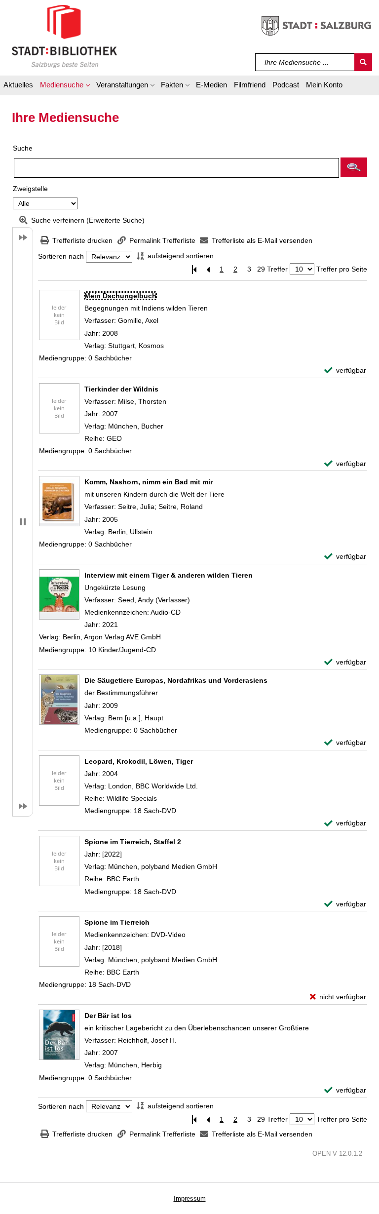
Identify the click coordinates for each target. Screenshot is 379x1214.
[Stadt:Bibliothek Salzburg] (64, 36)
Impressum (190, 1198)
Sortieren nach (61, 257)
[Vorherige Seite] (208, 269)
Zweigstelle (30, 189)
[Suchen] (363, 62)
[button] (64, 86)
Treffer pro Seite (341, 269)
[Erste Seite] (194, 269)
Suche (23, 148)
